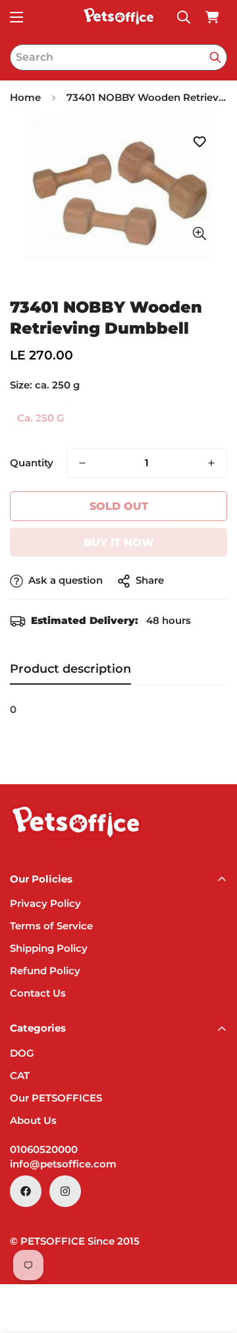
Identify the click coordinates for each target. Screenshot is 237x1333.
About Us (33, 1120)
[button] (212, 17)
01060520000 (44, 1149)
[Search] (215, 57)
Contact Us (38, 993)
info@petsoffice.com (63, 1164)
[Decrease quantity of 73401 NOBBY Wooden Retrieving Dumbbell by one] (82, 463)
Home (25, 97)
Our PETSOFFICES (56, 1098)
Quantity (31, 462)
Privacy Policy (45, 903)
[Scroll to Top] (213, 1263)
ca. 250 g (41, 418)
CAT (20, 1075)
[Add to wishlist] (199, 142)
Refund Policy (45, 970)
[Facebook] (25, 1191)
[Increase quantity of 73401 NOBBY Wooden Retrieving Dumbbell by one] (211, 463)
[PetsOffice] (118, 17)
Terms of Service (51, 925)
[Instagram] (65, 1191)
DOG (22, 1053)
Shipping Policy (49, 948)
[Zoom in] (199, 234)
